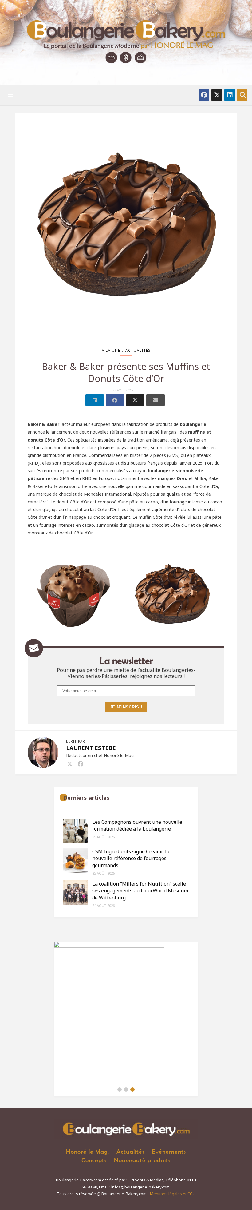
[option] (126, 1012)
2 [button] (126, 1089)
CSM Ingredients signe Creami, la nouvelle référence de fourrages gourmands (130, 858)
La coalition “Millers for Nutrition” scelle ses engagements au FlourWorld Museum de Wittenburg (140, 890)
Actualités (138, 350)
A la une (111, 350)
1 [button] (119, 1089)
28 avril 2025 (123, 390)
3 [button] (132, 1089)
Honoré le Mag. (87, 1151)
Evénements (169, 1151)
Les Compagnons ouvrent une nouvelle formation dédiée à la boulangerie (137, 825)
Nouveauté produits (142, 1160)
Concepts (94, 1160)
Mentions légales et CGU (172, 1193)
